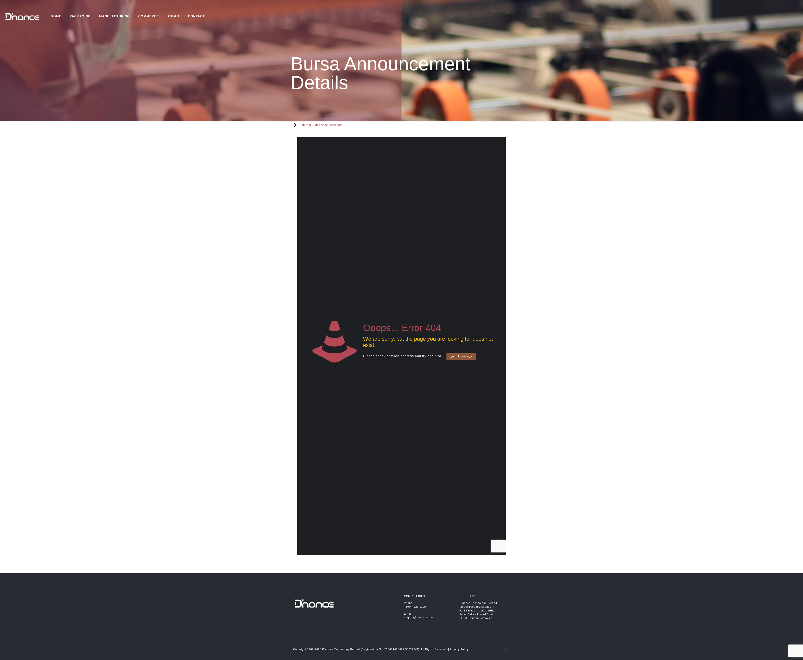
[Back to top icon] (505, 650)
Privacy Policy (459, 649)
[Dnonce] (22, 16)
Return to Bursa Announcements (320, 124)
